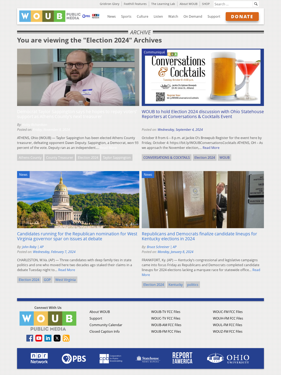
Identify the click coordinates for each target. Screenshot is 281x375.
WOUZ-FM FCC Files (228, 331)
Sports (126, 16)
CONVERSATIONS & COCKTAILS (166, 157)
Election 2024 (88, 157)
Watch (173, 16)
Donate (242, 16)
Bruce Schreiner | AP (161, 247)
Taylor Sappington (117, 157)
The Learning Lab (163, 4)
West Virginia (65, 279)
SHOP (206, 4)
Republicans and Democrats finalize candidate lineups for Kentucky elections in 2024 (199, 236)
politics (192, 284)
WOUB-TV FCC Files (165, 311)
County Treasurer (59, 157)
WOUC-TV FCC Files (165, 318)
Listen (158, 16)
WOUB (224, 157)
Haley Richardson (34, 124)
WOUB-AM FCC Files (166, 325)
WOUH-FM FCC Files (228, 318)
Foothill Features (135, 4)
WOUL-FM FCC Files (227, 325)
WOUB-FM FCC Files (166, 331)
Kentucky (175, 284)
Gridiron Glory (109, 4)
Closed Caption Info (104, 331)
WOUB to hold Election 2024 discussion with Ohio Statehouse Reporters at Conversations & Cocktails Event (203, 114)
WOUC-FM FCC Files (228, 311)
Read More (108, 147)
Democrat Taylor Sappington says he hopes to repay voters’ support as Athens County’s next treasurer (77, 114)
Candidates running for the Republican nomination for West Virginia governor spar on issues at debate (77, 236)
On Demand (192, 16)
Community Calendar (105, 325)
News (111, 16)
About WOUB (188, 4)
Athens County (30, 157)
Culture (142, 16)
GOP (47, 279)
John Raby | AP (33, 247)
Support (214, 16)
